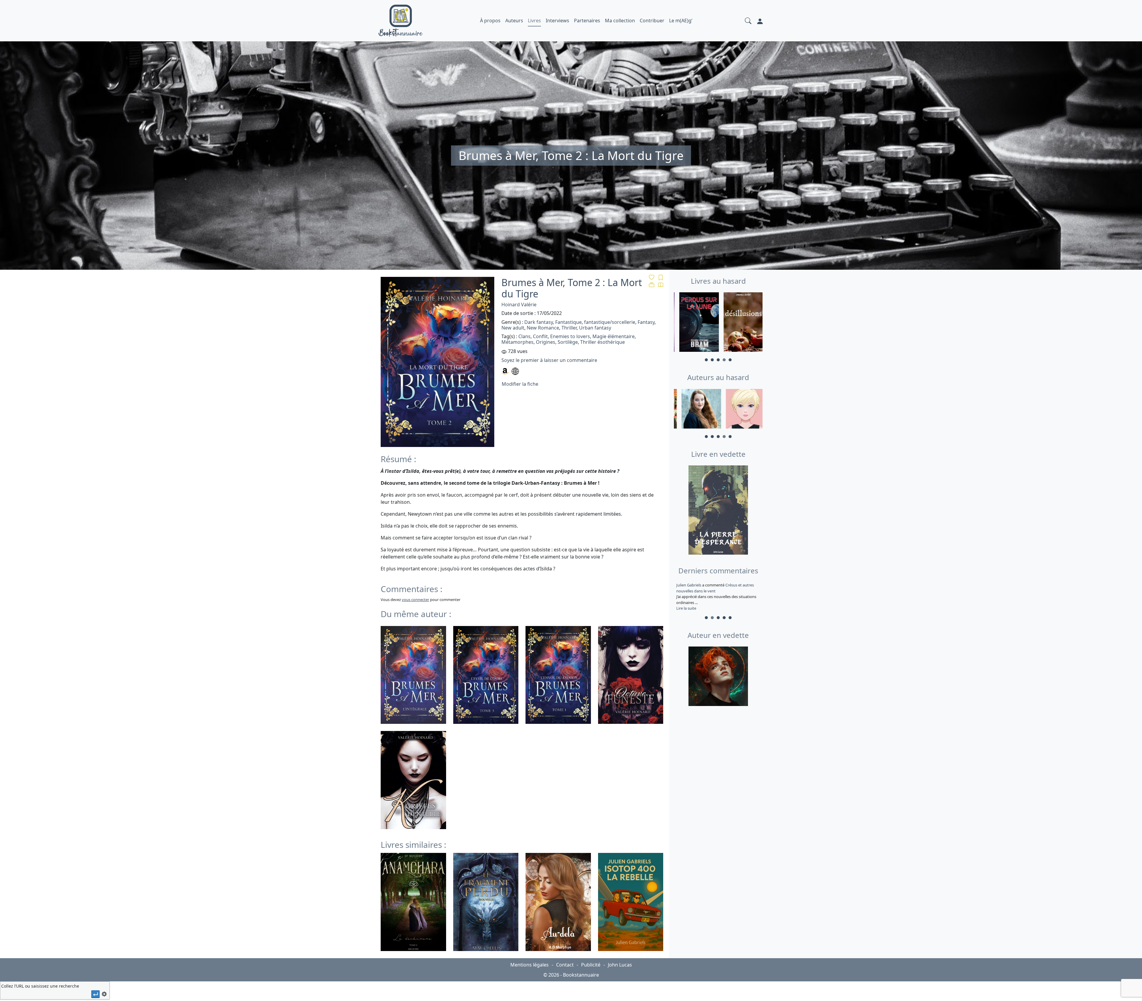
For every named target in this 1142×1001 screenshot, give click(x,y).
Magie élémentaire (613, 336)
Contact (565, 964)
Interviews (557, 20)
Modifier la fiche (520, 384)
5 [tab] (730, 359)
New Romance (543, 327)
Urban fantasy (595, 327)
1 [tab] (706, 359)
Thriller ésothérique (602, 342)
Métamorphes (517, 342)
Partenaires (587, 20)
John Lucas (620, 964)
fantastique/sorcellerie (609, 322)
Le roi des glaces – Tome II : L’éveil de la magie (714, 588)
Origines (545, 342)
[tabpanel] (696, 323)
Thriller (569, 327)
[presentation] (95, 994)
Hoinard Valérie (519, 304)
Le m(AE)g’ (680, 20)
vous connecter (415, 599)
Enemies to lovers (570, 336)
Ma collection (620, 20)
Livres (534, 20)
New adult (512, 327)
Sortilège (568, 342)
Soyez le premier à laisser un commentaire (549, 360)
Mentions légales (529, 964)
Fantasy (646, 322)
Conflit (540, 336)
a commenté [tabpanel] (717, 596)
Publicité (590, 964)
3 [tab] (718, 359)
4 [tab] (724, 359)
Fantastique (568, 322)
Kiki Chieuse (687, 585)
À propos (490, 20)
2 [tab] (712, 359)
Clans (524, 336)
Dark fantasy (538, 322)
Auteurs (514, 20)
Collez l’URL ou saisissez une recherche (40, 986)
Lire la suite (686, 608)
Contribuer (652, 20)
